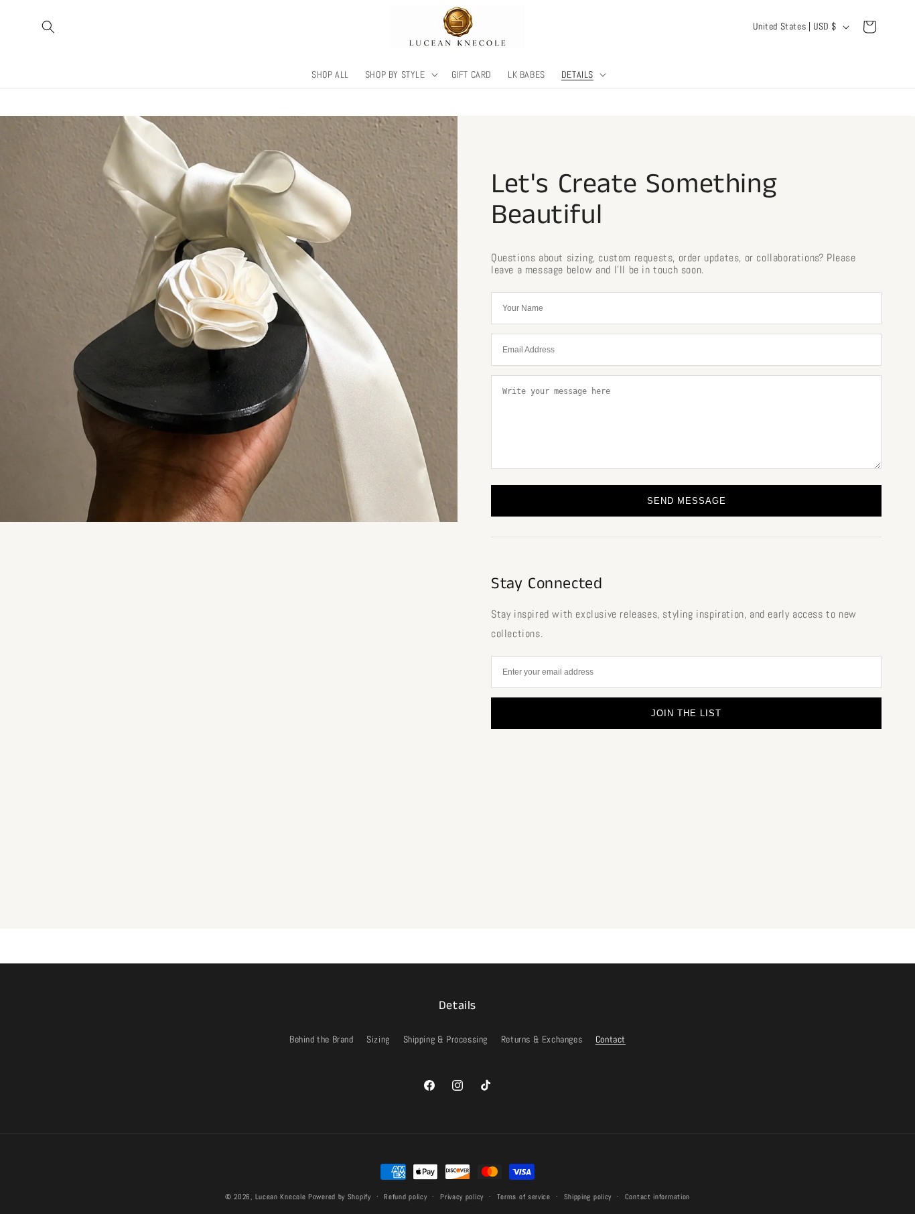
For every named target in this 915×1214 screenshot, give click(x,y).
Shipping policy (588, 1196)
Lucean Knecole (280, 1196)
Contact (610, 1039)
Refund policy (405, 1196)
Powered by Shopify (339, 1196)
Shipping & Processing (445, 1039)
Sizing (378, 1039)
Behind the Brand (321, 1039)
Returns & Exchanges (541, 1039)
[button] (48, 27)
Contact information (657, 1196)
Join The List (686, 713)
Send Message (686, 501)
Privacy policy (462, 1196)
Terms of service (524, 1196)
